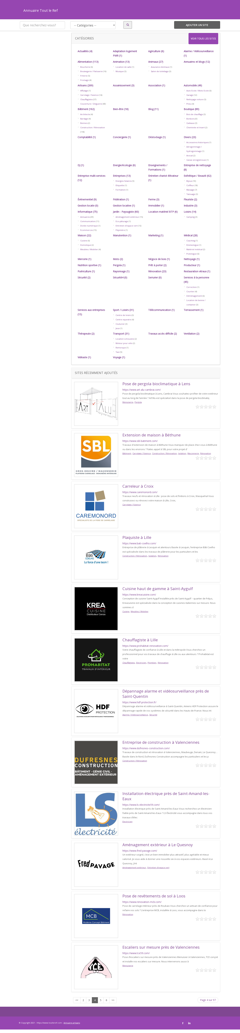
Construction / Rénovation (92, 127)
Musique (120, 71)
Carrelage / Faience (89, 95)
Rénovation (205, 453)
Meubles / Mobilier (89, 249)
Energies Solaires (124, 181)
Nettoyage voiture (194, 99)
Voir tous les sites (203, 38)
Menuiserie (127, 402)
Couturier (120, 324)
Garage (189, 95)
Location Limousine (125, 338)
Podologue (191, 253)
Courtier (190, 291)
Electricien (141, 662)
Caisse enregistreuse (196, 160)
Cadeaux (190, 123)
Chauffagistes (86, 99)
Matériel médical (194, 249)
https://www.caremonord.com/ (139, 492)
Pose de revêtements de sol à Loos (153, 895)
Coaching (190, 240)
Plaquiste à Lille (136, 537)
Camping (190, 217)
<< (76, 1000)
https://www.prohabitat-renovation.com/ (145, 645)
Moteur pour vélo (124, 343)
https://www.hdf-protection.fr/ (139, 702)
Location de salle (123, 67)
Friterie (83, 75)
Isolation (182, 453)
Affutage (84, 90)
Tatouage (190, 194)
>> (113, 1000)
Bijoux (189, 181)
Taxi (117, 352)
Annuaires (85, 217)
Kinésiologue (192, 245)
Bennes (83, 123)
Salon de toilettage (159, 71)
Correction (191, 287)
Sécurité (153, 714)
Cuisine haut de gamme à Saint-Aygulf (157, 588)
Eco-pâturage (122, 221)
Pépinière (120, 230)
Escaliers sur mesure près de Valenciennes (161, 947)
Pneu (188, 103)
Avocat (189, 155)
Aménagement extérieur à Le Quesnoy (157, 844)
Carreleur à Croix (138, 486)
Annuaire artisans (72, 1022)
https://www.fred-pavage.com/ (139, 850)
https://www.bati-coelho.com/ (139, 543)
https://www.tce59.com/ (136, 953)
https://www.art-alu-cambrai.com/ (141, 389)
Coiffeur (190, 185)
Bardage (84, 118)
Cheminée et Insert (195, 127)
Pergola (138, 402)
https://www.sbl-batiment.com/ (140, 441)
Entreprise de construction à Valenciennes (160, 742)
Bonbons (190, 118)
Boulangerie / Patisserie (91, 71)
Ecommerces (86, 230)
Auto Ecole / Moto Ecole (197, 90)
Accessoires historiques (197, 142)
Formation (120, 189)
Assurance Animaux (160, 67)
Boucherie (85, 67)
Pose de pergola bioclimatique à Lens (156, 383)
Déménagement (194, 296)
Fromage (84, 80)
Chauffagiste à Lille (140, 639)
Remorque (121, 347)
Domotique (85, 245)
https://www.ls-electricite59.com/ (141, 804)
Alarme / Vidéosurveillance (135, 714)
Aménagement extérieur (127, 217)
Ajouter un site (197, 25)
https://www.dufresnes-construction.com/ (146, 748)
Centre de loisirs (123, 315)
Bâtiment (126, 453)
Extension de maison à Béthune (151, 434)
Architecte (85, 114)
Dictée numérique (89, 225)
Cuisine (83, 240)
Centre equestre (123, 319)
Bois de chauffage (194, 114)
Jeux (118, 328)
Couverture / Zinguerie (91, 103)
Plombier (152, 662)
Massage (190, 189)
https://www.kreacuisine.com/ (139, 594)
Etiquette (120, 185)
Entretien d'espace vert (127, 225)
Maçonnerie (193, 453)
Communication (87, 221)
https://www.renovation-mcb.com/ (141, 902)
